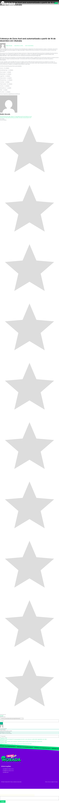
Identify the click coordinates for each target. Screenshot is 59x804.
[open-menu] (56, 3)
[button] (0, 803)
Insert (2, 801)
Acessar (1, 715)
